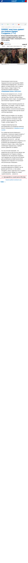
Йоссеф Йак (7, 42)
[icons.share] (25, 1)
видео (25, 46)
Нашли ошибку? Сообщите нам (13, 179)
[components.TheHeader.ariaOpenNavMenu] (4, 1)
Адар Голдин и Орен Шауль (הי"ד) (14, 46)
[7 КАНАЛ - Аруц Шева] (14, 1)
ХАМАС (3, 46)
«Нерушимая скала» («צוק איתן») (11, 91)
